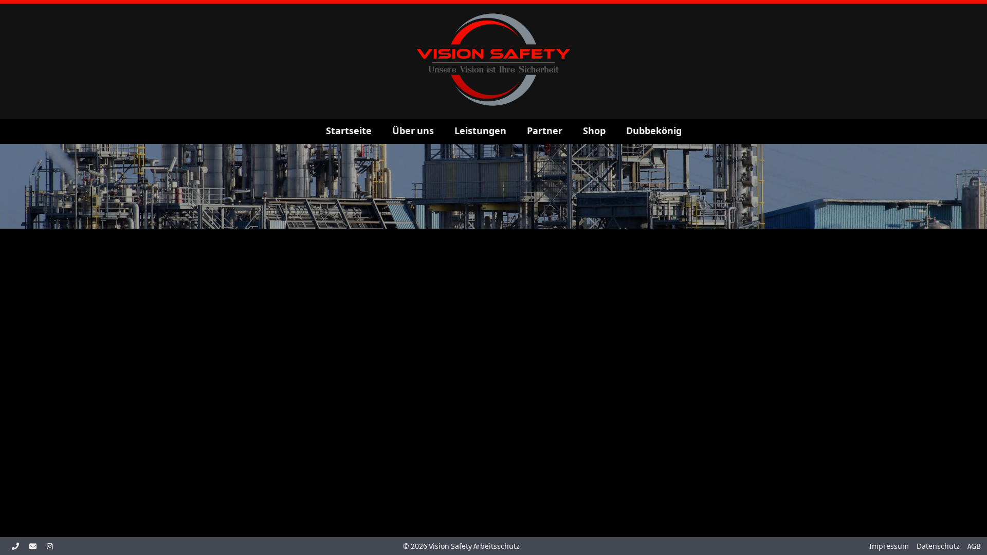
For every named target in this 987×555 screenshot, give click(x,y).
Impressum (889, 546)
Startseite (349, 131)
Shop (594, 131)
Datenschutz (938, 546)
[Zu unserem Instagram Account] (50, 546)
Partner (544, 131)
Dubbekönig (654, 131)
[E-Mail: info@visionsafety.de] (32, 546)
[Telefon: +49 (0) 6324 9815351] (15, 546)
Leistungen (480, 131)
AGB (974, 546)
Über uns (413, 131)
